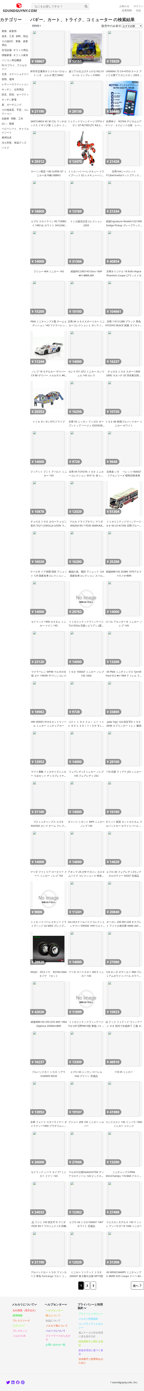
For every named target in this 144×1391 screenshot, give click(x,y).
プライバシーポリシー (90, 1313)
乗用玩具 (7, 137)
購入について (53, 1315)
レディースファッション (15, 84)
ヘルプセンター (54, 1310)
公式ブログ (19, 1325)
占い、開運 (8, 123)
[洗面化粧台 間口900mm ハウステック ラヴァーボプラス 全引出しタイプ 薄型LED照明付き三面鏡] (18, 1383)
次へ (136, 1286)
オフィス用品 (20, 50)
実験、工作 (17, 118)
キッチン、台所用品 (13, 89)
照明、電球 (8, 79)
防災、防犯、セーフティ (15, 94)
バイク (5, 147)
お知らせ (124, 6)
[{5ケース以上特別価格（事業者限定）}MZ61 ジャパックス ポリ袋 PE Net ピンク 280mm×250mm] (23, 1383)
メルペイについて (55, 1330)
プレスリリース (21, 1320)
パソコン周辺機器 (11, 60)
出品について (53, 1320)
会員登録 (127, 10)
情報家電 (7, 55)
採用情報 (17, 1315)
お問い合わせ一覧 (55, 1344)
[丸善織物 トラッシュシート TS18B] (13, 1383)
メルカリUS (19, 1335)
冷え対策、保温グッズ (14, 142)
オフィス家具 (20, 55)
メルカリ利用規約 (88, 1318)
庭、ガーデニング (11, 104)
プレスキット (20, 1330)
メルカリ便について (57, 1325)
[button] (86, 6)
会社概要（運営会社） (25, 1310)
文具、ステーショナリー (15, 74)
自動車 (5, 118)
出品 (138, 10)
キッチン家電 (9, 99)
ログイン (138, 6)
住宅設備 (7, 50)
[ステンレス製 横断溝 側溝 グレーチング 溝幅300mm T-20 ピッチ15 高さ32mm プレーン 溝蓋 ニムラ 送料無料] (8, 1383)
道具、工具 (8, 36)
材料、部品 (22, 36)
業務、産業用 (9, 31)
